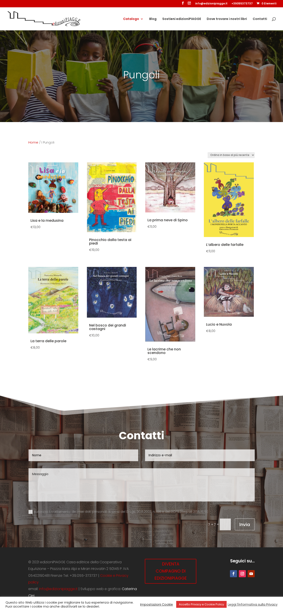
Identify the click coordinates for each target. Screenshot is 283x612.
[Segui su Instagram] (242, 573)
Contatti (260, 19)
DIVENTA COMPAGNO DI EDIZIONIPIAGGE (171, 571)
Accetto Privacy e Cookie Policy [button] (201, 604)
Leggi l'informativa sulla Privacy (252, 604)
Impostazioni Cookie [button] (156, 604)
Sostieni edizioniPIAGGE (181, 19)
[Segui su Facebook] (233, 573)
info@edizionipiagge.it (211, 3)
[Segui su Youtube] (251, 573)
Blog (153, 19)
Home (33, 142)
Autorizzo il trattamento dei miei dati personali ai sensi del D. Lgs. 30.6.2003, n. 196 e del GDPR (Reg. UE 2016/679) (121, 511)
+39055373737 (242, 3)
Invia (244, 524)
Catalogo (131, 19)
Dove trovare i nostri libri (227, 19)
